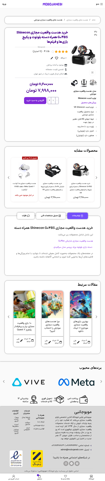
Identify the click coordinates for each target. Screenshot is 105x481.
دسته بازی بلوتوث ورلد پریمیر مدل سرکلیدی (73, 247)
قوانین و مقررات (38, 429)
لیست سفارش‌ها (16, 425)
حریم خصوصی (27, 429)
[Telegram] (71, 463)
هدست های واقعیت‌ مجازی (77, 20)
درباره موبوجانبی (39, 425)
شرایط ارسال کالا (26, 418)
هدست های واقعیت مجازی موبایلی (48, 20)
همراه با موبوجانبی (40, 416)
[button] (94, 55)
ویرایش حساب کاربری (16, 431)
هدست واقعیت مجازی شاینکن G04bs (75, 241)
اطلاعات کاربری (16, 412)
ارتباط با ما (40, 422)
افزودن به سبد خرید (35, 100)
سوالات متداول (27, 423)
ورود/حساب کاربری (16, 419)
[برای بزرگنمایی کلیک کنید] (92, 72)
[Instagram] (65, 463)
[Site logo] (52, 4)
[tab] (77, 216)
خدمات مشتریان (26, 412)
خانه (93, 20)
